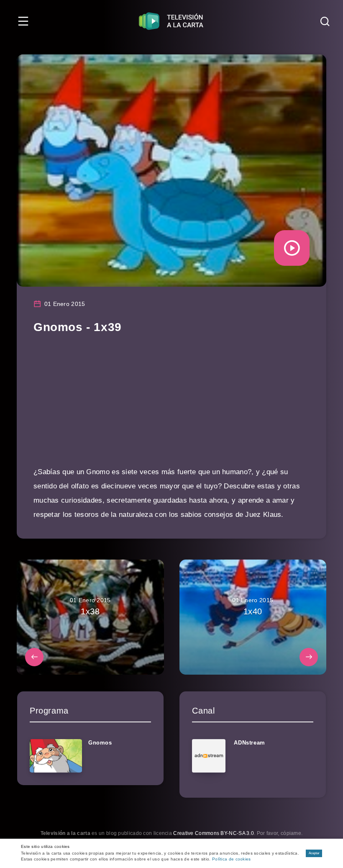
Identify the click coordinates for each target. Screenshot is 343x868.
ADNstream (249, 743)
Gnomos (100, 743)
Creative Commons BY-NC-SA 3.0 (213, 833)
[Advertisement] (171, 406)
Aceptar (314, 853)
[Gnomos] (56, 756)
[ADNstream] (208, 756)
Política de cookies (231, 859)
